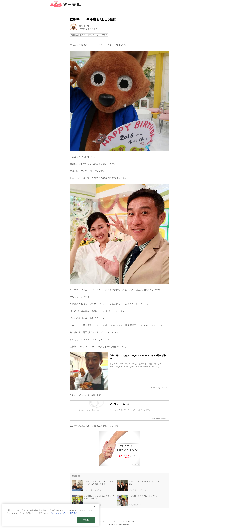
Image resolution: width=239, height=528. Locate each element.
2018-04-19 (84, 26)
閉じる (86, 520)
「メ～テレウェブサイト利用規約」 (64, 513)
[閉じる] (95, 507)
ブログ (82, 29)
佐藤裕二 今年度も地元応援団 (93, 19)
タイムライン (94, 29)
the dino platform (122, 525)
